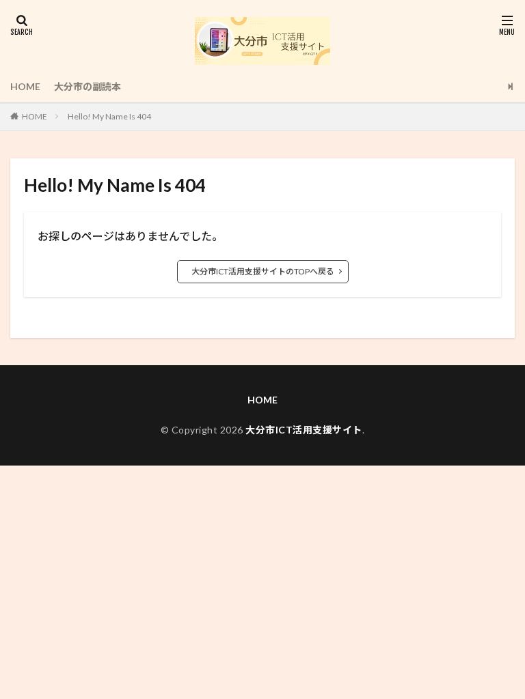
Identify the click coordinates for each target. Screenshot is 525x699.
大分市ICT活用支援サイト (303, 430)
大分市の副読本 (87, 86)
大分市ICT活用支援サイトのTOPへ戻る (262, 271)
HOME (25, 86)
